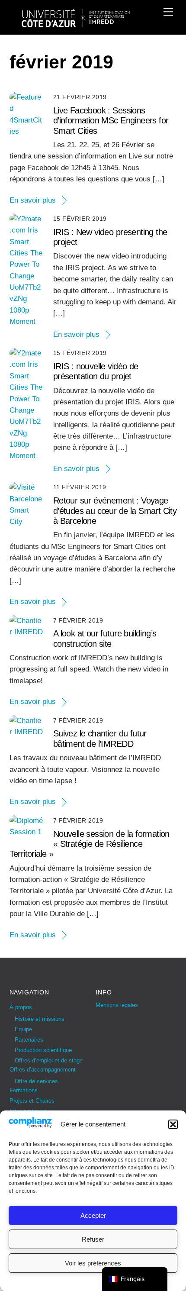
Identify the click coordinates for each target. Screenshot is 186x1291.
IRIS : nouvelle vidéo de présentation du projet (95, 371)
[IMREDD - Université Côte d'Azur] (76, 23)
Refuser (93, 1239)
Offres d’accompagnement (43, 1069)
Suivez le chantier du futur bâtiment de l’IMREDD (100, 738)
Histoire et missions (39, 1019)
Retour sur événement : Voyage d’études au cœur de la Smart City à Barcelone (115, 511)
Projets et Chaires (32, 1100)
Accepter (93, 1215)
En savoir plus (33, 200)
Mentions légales (117, 1005)
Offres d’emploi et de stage (49, 1060)
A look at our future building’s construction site (105, 638)
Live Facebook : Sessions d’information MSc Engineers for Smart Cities (111, 121)
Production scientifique (43, 1050)
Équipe (23, 1029)
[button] (173, 1124)
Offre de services (36, 1081)
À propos (21, 1007)
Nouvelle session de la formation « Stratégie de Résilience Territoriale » (90, 844)
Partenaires (29, 1039)
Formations (24, 1090)
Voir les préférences (93, 1263)
